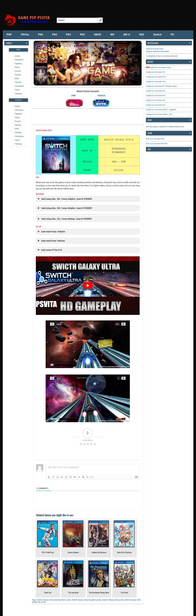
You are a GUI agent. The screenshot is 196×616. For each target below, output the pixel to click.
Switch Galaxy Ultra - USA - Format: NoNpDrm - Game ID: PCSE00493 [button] (66, 198)
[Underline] (57, 477)
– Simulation (18, 86)
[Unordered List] (70, 477)
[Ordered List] (66, 477)
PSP (9, 34)
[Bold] (49, 477)
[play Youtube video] (88, 285)
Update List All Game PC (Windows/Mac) (161, 86)
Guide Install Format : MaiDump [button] (53, 240)
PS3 (68, 34)
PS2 (82, 34)
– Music (16, 67)
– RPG (16, 79)
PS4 (54, 34)
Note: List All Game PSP (155, 138)
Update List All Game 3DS (156, 81)
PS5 (40, 34)
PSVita (25, 34)
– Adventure (18, 60)
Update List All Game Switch (160, 67)
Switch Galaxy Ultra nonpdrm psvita (86, 600)
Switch (157, 34)
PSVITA (101, 95)
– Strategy (17, 94)
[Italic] (53, 477)
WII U (126, 34)
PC (172, 34)
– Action (16, 56)
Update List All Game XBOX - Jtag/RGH (161, 109)
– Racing (17, 75)
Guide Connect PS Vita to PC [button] (51, 249)
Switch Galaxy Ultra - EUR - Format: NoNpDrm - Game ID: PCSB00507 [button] (66, 208)
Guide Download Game (154, 48)
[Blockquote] (75, 477)
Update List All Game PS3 (155, 100)
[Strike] (62, 477)
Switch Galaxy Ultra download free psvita (54, 600)
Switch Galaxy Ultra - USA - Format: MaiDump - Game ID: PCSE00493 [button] (66, 218)
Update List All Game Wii (155, 72)
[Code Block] (79, 477)
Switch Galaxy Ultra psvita (113, 600)
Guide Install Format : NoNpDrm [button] (53, 231)
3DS (141, 34)
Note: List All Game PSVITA (157, 143)
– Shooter (17, 82)
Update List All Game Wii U (156, 76)
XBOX (97, 34)
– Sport (16, 90)
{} (87, 477)
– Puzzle (17, 71)
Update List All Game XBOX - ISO (159, 114)
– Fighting (17, 64)
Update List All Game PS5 (155, 90)
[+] (91, 477)
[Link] (83, 477)
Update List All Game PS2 (155, 105)
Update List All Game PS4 (155, 95)
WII (112, 34)
